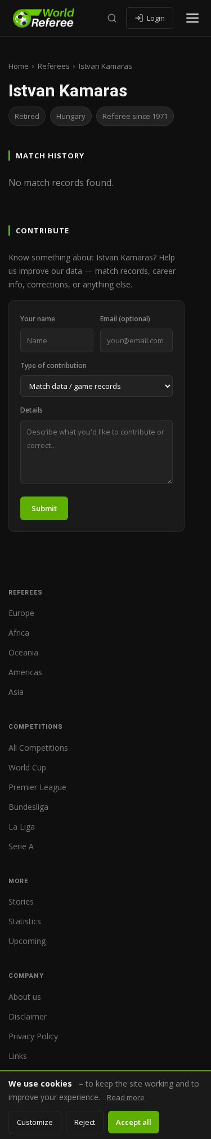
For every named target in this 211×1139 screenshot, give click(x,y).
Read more (126, 1097)
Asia (16, 691)
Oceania (23, 652)
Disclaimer (27, 1016)
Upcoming (27, 941)
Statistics (24, 921)
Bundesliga (28, 806)
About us (24, 996)
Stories (21, 901)
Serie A (21, 846)
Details (31, 410)
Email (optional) (125, 318)
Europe (21, 613)
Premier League (37, 787)
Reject (84, 1122)
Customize (35, 1122)
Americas (25, 672)
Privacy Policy (33, 1036)
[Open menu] (192, 18)
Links (17, 1056)
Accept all (133, 1122)
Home (18, 66)
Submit (44, 508)
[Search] (112, 18)
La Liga (21, 826)
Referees (54, 66)
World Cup (27, 767)
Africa (18, 632)
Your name (37, 318)
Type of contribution (53, 365)
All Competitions (38, 747)
